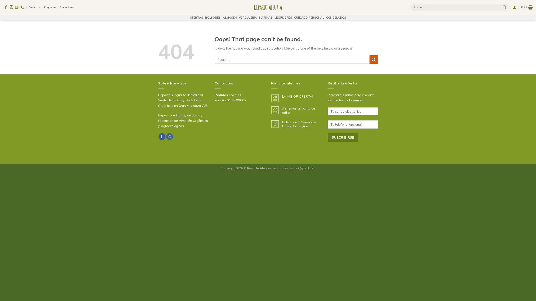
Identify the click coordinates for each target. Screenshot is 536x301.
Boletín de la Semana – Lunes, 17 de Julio (299, 124)
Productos (34, 7)
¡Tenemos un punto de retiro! (298, 110)
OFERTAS (196, 17)
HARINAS (266, 17)
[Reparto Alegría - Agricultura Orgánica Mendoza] (268, 7)
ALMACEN (230, 17)
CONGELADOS (336, 17)
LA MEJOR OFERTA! (297, 96)
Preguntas (50, 7)
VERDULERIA (248, 17)
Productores (67, 7)
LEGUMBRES (283, 17)
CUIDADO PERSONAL (309, 17)
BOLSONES (213, 17)
